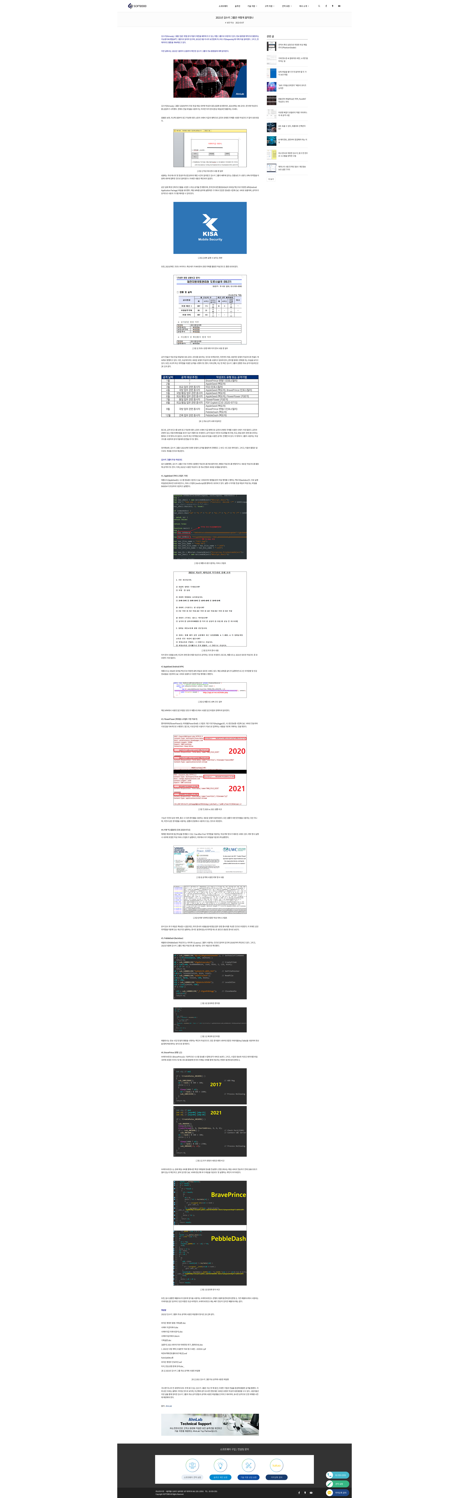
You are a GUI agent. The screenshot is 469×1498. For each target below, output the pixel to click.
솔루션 (237, 6)
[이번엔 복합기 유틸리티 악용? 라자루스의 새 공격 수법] (272, 113)
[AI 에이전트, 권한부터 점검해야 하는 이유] (272, 140)
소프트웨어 (223, 6)
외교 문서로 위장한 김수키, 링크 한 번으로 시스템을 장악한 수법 (293, 154)
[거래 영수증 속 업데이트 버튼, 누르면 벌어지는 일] (272, 59)
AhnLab (169, 1406)
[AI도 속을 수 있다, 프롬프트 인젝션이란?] (272, 127)
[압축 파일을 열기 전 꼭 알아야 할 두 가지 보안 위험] (272, 73)
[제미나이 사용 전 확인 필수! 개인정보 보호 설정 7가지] (272, 168)
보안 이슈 (230, 22)
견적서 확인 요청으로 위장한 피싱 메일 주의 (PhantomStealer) (292, 46)
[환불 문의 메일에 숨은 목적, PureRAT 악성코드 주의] (272, 100)
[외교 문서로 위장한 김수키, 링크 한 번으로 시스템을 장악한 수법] (272, 154)
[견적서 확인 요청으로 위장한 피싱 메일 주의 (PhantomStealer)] (272, 46)
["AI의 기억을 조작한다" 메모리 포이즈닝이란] (272, 86)
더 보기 (271, 179)
